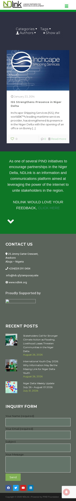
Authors (26, 33)
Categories (25, 29)
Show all (53, 33)
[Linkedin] (31, 488)
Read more (58, 138)
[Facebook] (8, 488)
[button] (67, 6)
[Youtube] (23, 488)
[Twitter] (16, 488)
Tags (44, 29)
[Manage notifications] (66, 492)
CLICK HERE (49, 208)
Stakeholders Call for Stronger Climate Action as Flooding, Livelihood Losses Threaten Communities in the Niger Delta (40, 343)
